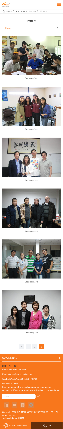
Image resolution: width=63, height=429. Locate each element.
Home (9, 11)
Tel (49, 425)
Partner (32, 11)
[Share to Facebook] (22, 405)
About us (20, 11)
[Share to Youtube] (14, 405)
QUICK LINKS (9, 358)
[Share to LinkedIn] (6, 405)
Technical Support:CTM (13, 418)
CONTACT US (10, 366)
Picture (43, 11)
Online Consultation (18, 425)
